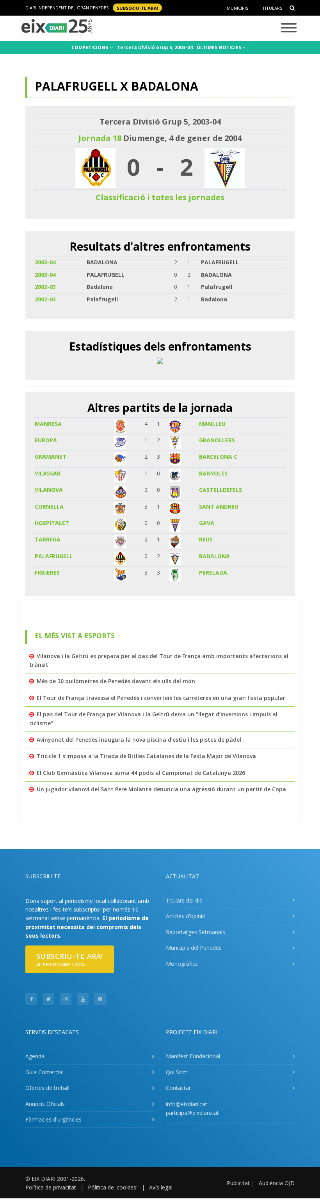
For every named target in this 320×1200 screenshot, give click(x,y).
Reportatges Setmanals (195, 932)
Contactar (178, 1087)
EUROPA (46, 440)
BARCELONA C (218, 456)
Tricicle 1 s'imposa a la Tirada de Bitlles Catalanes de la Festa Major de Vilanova (146, 756)
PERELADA (213, 572)
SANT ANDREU (218, 506)
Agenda (34, 1056)
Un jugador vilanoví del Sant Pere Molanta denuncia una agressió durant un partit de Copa (161, 789)
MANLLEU (212, 423)
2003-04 (45, 262)
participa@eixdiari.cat (192, 1112)
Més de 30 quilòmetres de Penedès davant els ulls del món (116, 681)
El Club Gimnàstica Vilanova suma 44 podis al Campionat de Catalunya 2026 (141, 772)
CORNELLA (49, 506)
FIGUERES (47, 572)
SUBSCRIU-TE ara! (137, 8)
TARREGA (47, 539)
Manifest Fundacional (193, 1056)
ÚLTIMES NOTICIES (219, 47)
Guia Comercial (44, 1072)
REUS (206, 539)
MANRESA (48, 423)
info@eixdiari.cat (186, 1104)
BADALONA (214, 556)
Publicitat (238, 1183)
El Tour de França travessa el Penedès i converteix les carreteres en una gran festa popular (161, 697)
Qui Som (177, 1072)
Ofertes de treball (47, 1087)
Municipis (237, 8)
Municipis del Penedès (194, 947)
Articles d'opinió (186, 916)
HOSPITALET (52, 523)
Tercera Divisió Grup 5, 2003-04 (155, 47)
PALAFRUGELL (54, 556)
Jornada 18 (99, 138)
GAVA (206, 523)
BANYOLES (213, 473)
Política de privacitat (50, 1187)
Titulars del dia (184, 900)
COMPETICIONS (90, 47)
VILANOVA (49, 489)
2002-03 (45, 286)
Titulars (272, 8)
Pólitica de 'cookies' (112, 1187)
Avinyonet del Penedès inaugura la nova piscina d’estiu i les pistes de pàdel (139, 739)
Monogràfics (182, 963)
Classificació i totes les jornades (160, 197)
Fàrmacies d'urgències (53, 1119)
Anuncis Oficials (45, 1103)
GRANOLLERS (217, 440)
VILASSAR (47, 473)
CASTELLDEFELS (220, 489)
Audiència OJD (277, 1183)
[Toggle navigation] (288, 28)
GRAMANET (50, 456)
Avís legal (160, 1187)
